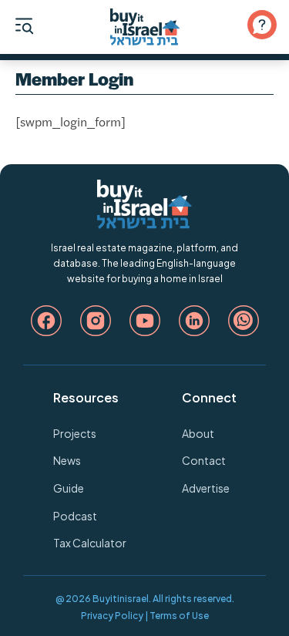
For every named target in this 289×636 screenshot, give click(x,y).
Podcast (75, 516)
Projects (74, 433)
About (198, 433)
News (67, 460)
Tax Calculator (89, 543)
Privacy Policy (112, 615)
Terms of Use (179, 615)
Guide (68, 488)
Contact (204, 460)
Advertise (206, 488)
